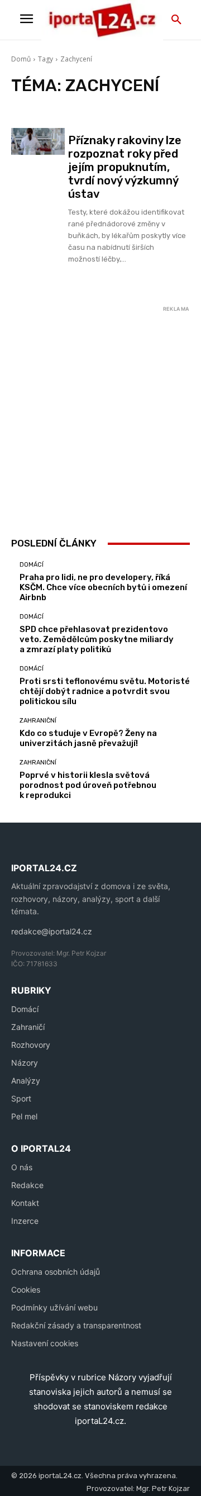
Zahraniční (38, 721)
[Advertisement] (100, 416)
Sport (21, 1098)
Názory (24, 1062)
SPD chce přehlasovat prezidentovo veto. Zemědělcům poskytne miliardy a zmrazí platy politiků (97, 639)
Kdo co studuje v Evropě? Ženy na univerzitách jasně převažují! (88, 738)
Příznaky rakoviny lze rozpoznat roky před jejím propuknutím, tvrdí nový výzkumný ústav (124, 167)
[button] (176, 20)
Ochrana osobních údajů (55, 1271)
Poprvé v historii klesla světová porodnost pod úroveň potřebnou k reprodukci (88, 785)
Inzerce (25, 1221)
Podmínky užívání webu (54, 1307)
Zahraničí (28, 1027)
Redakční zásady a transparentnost (76, 1325)
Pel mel (24, 1116)
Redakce (27, 1185)
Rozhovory (30, 1044)
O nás (21, 1167)
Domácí (32, 565)
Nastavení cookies (44, 1343)
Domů (21, 59)
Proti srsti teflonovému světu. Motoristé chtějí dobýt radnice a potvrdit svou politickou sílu (105, 691)
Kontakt (25, 1203)
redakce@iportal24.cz (51, 931)
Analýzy (25, 1080)
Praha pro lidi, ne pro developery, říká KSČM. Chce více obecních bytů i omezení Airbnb (103, 587)
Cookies (25, 1289)
